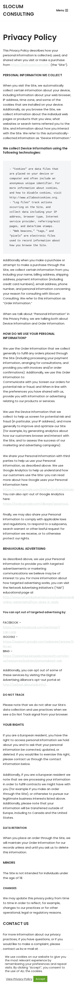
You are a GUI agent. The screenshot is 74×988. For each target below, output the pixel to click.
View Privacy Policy (19, 979)
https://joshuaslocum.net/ (30, 65)
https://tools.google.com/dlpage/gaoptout (35, 504)
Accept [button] (40, 979)
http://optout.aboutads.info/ (24, 684)
